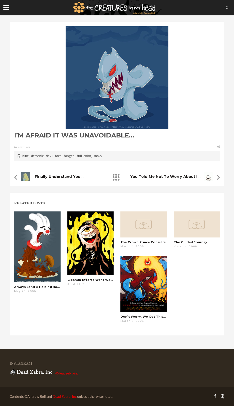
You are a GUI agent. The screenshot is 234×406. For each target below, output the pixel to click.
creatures (24, 147)
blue (25, 156)
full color (84, 156)
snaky (97, 156)
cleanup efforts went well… (91, 280)
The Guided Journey (190, 242)
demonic (37, 156)
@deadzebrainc (66, 373)
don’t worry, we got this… (143, 316)
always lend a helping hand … (39, 287)
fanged (69, 156)
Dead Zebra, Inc (65, 396)
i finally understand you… (57, 176)
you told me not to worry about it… (166, 176)
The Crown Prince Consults (143, 242)
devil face (53, 156)
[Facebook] (215, 396)
